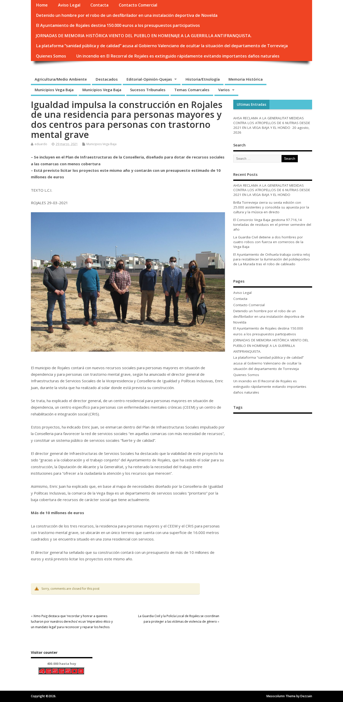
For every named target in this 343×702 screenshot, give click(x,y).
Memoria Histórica (245, 79)
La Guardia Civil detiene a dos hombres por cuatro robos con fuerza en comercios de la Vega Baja (268, 242)
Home (42, 5)
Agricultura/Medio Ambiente (61, 79)
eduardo (41, 144)
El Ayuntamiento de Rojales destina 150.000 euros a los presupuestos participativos (118, 25)
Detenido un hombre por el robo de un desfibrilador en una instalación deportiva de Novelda (126, 15)
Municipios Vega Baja (54, 89)
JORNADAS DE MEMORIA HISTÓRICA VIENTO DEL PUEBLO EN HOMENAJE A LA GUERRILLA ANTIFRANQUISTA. (144, 35)
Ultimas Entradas (251, 104)
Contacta (99, 5)
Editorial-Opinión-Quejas (149, 79)
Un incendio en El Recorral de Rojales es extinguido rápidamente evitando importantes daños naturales (177, 56)
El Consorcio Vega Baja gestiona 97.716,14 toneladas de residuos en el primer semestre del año (272, 225)
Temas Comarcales (191, 89)
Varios (224, 89)
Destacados (107, 79)
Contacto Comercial (138, 5)
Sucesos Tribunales (147, 89)
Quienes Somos (51, 56)
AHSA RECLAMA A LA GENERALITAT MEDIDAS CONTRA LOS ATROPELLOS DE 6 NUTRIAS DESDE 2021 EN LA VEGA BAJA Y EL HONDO (271, 123)
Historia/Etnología (203, 79)
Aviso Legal (69, 5)
